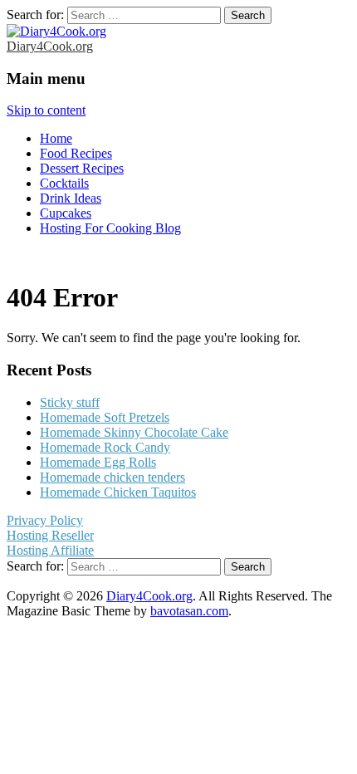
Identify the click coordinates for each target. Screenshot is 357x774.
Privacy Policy (45, 520)
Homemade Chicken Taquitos (118, 492)
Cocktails (64, 183)
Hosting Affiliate (50, 550)
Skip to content (46, 110)
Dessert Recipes (82, 168)
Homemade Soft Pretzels (104, 417)
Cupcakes (65, 213)
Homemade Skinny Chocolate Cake (134, 432)
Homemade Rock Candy (105, 447)
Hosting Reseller (50, 535)
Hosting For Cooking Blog (110, 228)
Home (56, 138)
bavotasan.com (189, 611)
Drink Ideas (70, 198)
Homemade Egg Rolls (98, 462)
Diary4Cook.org (50, 46)
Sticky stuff (70, 402)
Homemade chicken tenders (112, 477)
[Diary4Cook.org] (56, 31)
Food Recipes (76, 153)
